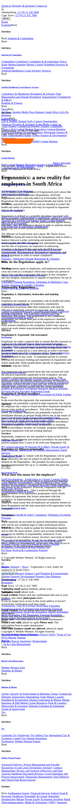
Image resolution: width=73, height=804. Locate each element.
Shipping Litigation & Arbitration (46, 706)
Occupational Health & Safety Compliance (24, 514)
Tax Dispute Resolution (34, 738)
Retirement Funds (40, 391)
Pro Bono (6, 550)
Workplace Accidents (59, 514)
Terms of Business (30, 634)
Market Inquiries (17, 64)
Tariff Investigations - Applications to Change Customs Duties (34, 479)
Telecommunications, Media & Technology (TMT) (28, 802)
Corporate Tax (9, 735)
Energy (26, 793)
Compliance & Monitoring (15, 93)
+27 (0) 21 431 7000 (26, 15)
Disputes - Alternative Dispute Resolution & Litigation (30, 258)
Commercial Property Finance (33, 126)
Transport (62, 802)
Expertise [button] (6, 25)
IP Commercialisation (12, 447)
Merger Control (34, 64)
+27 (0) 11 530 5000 (28, 12)
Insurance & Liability (21, 285)
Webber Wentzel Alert (13, 667)
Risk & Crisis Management (15, 644)
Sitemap (21, 637)
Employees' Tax (26, 735)
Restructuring (39, 641)
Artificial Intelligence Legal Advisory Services (26, 70)
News (40, 166)
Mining (20, 799)
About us (6, 5)
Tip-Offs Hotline (10, 634)
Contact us (41, 5)
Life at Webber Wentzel (14, 121)
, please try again (20, 622)
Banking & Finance (11, 103)
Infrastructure (8, 799)
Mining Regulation (58, 611)
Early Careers (34, 121)
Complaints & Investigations (44, 61)
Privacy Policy (48, 634)
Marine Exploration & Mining (45, 700)
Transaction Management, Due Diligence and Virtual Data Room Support (35, 778)
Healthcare (18, 796)
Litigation (39, 285)
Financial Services (40, 793)
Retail (67, 799)
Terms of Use (64, 634)
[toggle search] (2, 137)
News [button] (4, 109)
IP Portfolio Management (46, 450)
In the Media (42, 124)
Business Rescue (10, 641)
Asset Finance (8, 126)
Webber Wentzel (25, 166)
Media (24, 112)
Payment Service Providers (15, 391)
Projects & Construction (25, 550)
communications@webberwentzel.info (23, 607)
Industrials (53, 796)
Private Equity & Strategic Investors (44, 799)
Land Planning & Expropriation (51, 573)
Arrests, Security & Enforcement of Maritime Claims (29, 693)
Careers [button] (5, 118)
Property (43, 550)
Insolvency (26, 641)
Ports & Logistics (57, 703)
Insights (16, 112)
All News (6, 112)
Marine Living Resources (33, 703)
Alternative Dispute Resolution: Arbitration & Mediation (31, 282)
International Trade (36, 696)
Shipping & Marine (11, 670)
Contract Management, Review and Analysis (31, 769)
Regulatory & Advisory (43, 93)
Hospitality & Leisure (36, 796)
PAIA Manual (8, 637)
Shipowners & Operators (14, 706)
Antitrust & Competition (20, 38)
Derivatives (40, 129)
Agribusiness (14, 793)
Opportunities (50, 121)
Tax (3, 712)
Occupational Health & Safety (13, 508)
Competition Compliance (14, 61)
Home (4, 21)
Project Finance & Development (49, 135)
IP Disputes (31, 447)
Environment (6, 337)
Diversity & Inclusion (23, 5)
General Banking (56, 129)
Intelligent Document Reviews (27, 773)
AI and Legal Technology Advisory (33, 767)
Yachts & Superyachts (13, 709)
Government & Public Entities (55, 394)
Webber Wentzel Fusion (27, 741)
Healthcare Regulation (35, 611)
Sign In (5, 640)
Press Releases (36, 112)
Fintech (55, 793)
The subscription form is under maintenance (29, 624)
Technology (7, 741)
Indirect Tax (41, 735)
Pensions (6, 517)
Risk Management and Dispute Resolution (31, 95)
